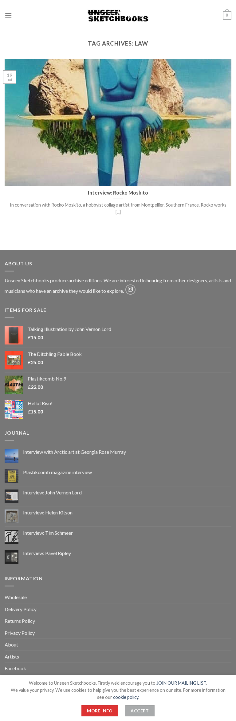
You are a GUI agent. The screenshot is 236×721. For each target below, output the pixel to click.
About (11, 644)
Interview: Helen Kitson (48, 512)
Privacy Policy (20, 633)
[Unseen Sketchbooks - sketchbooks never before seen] (118, 15)
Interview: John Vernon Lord (52, 492)
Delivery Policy (21, 609)
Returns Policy (20, 621)
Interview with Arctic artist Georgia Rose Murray (74, 452)
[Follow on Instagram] (130, 289)
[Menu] (8, 15)
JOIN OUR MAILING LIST (181, 683)
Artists (12, 656)
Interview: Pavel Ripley (47, 553)
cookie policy (125, 697)
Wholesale (16, 597)
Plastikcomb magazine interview (57, 472)
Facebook (15, 668)
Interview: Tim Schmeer (48, 533)
